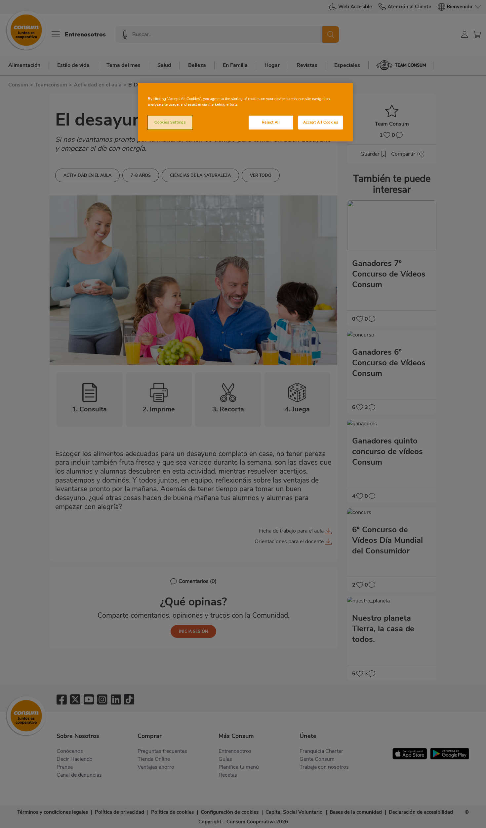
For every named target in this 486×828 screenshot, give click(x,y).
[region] (245, 112)
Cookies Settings (169, 122)
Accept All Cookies (320, 122)
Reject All (271, 122)
